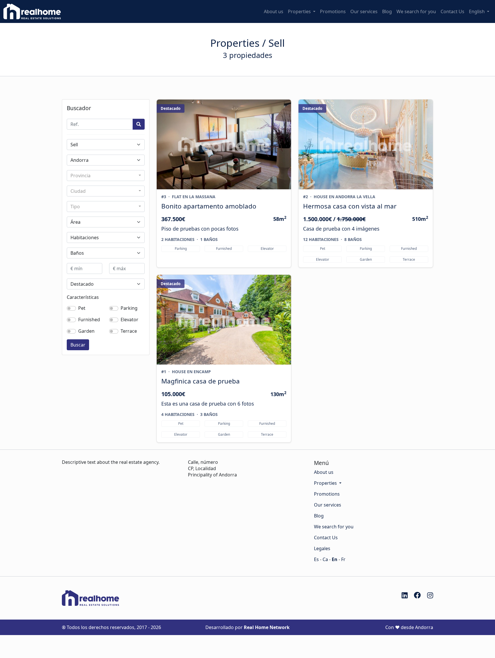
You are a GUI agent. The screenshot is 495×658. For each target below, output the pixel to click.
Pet (81, 308)
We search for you (416, 11)
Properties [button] (300, 11)
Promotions (333, 11)
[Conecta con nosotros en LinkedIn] (405, 595)
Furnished (89, 319)
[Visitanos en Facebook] (417, 595)
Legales (322, 548)
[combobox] (106, 175)
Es (316, 559)
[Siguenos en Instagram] (430, 595)
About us (273, 11)
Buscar (77, 345)
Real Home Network (267, 627)
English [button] (477, 11)
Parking (129, 308)
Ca (325, 559)
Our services (364, 11)
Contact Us (452, 11)
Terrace (129, 331)
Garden (86, 331)
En (334, 559)
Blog (387, 11)
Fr (343, 559)
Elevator (129, 319)
